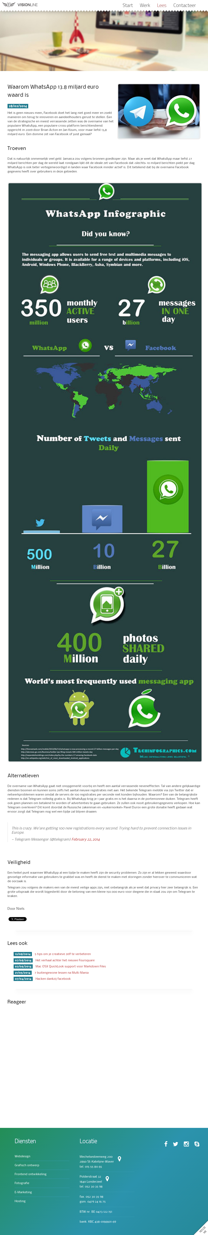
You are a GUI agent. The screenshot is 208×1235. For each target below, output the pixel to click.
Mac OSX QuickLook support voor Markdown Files (60, 966)
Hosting (20, 1201)
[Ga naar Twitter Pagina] (175, 1144)
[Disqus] (104, 1061)
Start (128, 5)
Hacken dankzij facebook (43, 978)
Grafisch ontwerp (27, 1165)
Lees (161, 5)
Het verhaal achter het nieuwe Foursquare (55, 960)
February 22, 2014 (86, 839)
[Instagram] (186, 1144)
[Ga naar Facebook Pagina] (165, 1144)
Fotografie (22, 1183)
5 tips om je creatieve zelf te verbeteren (53, 954)
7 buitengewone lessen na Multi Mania (52, 972)
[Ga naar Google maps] (107, 1180)
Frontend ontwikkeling (31, 1174)
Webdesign (22, 1156)
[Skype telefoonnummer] (197, 1144)
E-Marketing (23, 1192)
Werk (145, 5)
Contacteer (184, 5)
